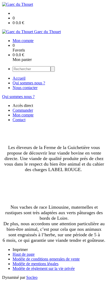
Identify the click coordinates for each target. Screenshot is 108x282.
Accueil (19, 78)
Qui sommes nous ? (29, 83)
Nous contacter (25, 87)
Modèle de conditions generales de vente (46, 259)
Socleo (31, 277)
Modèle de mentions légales (35, 264)
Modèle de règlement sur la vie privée (44, 268)
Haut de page (24, 254)
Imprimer (20, 249)
